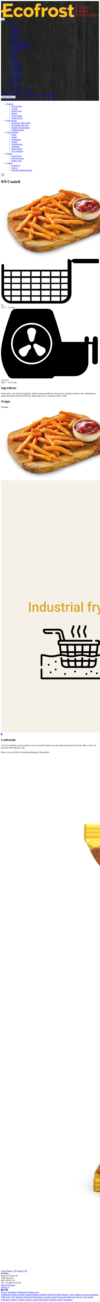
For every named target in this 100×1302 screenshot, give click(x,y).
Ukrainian (52, 1300)
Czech (85, 1297)
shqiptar (78, 1294)
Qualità (14, 61)
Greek (71, 1294)
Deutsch (51, 1294)
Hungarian (43, 1300)
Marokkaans (38, 1297)
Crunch (14, 28)
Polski (90, 1297)
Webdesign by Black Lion (28, 1292)
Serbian (13, 1300)
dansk (8, 1297)
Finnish (54, 1297)
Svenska (46, 1297)
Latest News (16, 76)
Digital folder (16, 69)
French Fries (16, 26)
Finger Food (16, 31)
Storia (13, 54)
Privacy (4, 1292)
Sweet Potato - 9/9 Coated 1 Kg (14, 1271)
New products (17, 71)
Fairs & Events (17, 78)
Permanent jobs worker (20, 43)
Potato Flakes (17, 38)
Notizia (9, 73)
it (1, 2)
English (21, 1294)
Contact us (15, 85)
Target (14, 57)
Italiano (35, 1294)
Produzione (16, 59)
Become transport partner (21, 90)
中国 (3, 1297)
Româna (58, 1294)
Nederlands (5, 1294)
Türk (13, 1297)
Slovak (79, 1297)
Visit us (14, 87)
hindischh (28, 1297)
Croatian (20, 1300)
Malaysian (71, 1297)
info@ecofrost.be (8, 1285)
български (86, 1294)
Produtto (9, 24)
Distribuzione (17, 64)
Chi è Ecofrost (12, 52)
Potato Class (16, 80)
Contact (9, 83)
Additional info (17, 50)
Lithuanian (5, 1300)
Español (28, 1294)
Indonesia (20, 1297)
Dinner (14, 33)
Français (14, 1294)
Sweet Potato (16, 35)
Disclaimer (12, 1292)
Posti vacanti (11, 40)
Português (43, 1294)
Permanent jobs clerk (20, 45)
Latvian (35, 1300)
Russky (65, 1294)
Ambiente (15, 66)
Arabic (60, 1300)
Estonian (28, 1300)
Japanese (95, 1294)
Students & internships (20, 47)
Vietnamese (68, 1300)
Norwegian (62, 1297)
